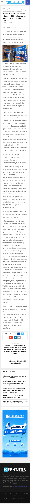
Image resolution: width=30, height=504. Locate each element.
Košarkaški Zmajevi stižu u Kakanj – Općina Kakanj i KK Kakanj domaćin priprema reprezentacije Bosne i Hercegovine (14, 383)
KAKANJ (6, 498)
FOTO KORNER (21, 498)
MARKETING (8, 501)
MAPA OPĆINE (13, 498)
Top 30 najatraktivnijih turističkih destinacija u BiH (15, 362)
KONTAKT (20, 501)
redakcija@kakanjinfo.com (20, 486)
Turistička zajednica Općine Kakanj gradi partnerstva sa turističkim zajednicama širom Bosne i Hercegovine (13, 390)
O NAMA (15, 501)
